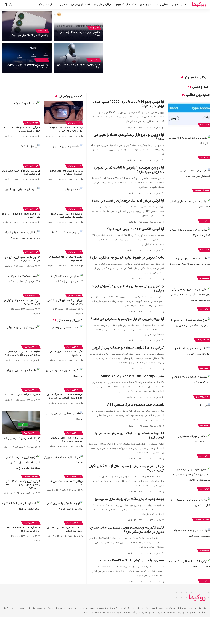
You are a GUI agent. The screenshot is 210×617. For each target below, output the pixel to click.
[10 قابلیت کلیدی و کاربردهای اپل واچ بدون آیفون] (21, 198)
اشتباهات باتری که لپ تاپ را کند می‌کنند (22, 440)
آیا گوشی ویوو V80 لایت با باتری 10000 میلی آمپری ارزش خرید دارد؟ (128, 104)
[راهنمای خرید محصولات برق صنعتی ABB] (189, 415)
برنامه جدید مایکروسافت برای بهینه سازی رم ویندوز (129, 499)
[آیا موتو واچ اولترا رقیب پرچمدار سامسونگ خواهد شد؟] (63, 198)
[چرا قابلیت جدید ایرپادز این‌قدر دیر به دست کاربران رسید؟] (21, 241)
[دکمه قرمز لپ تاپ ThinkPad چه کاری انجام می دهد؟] (21, 512)
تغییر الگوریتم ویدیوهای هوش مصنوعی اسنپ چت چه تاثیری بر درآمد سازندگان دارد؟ (126, 530)
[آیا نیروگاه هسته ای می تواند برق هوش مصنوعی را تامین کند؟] (189, 446)
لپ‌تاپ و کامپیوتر (196, 77)
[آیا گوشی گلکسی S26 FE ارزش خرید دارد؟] (189, 239)
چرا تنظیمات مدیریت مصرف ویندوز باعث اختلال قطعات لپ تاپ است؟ (65, 396)
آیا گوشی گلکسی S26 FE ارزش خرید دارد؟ (30, 35)
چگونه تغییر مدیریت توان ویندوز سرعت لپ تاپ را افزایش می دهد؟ (22, 353)
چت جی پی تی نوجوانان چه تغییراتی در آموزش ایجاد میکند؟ (27, 66)
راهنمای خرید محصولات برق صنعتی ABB (135, 404)
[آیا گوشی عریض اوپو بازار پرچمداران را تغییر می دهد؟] (189, 211)
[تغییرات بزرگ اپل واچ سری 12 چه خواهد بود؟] (63, 241)
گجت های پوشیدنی (74, 123)
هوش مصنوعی (94, 60)
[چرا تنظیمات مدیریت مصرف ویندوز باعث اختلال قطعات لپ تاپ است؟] (63, 379)
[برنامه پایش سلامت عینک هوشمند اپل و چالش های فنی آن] (63, 112)
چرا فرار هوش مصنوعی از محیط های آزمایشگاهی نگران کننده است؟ (126, 468)
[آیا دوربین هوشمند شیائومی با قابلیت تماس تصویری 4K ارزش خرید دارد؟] (189, 180)
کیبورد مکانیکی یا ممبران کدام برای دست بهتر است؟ (65, 529)
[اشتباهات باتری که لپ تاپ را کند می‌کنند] (21, 422)
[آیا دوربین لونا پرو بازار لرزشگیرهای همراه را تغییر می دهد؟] (189, 147)
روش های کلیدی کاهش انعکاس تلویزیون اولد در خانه (66, 439)
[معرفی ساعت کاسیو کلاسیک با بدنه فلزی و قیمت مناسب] (21, 112)
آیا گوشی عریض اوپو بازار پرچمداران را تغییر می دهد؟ (79, 34)
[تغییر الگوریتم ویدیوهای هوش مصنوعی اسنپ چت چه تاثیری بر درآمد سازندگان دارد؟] (189, 540)
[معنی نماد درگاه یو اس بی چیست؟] (21, 379)
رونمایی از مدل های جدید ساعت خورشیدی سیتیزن (66, 172)
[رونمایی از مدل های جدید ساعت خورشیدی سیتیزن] (63, 155)
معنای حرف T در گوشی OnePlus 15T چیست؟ (132, 560)
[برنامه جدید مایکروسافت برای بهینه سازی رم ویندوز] (189, 509)
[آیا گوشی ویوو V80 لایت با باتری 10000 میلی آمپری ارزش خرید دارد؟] (189, 114)
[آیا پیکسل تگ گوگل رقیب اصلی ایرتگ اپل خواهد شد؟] (21, 155)
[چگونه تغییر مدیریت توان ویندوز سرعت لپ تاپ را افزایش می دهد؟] (21, 336)
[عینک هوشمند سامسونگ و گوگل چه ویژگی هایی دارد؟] (21, 285)
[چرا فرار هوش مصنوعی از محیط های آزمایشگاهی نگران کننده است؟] (189, 479)
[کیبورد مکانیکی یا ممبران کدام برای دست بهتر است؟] (63, 512)
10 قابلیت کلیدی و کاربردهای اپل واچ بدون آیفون (21, 215)
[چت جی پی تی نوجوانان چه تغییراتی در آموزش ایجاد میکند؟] (189, 299)
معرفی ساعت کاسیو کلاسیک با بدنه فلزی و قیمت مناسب (22, 129)
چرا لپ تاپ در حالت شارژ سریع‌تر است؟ (66, 483)
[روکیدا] (198, 5)
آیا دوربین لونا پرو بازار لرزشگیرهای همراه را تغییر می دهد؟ (129, 137)
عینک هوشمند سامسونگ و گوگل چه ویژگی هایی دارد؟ (21, 302)
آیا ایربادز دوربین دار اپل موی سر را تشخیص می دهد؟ (127, 319)
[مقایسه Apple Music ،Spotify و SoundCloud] (189, 387)
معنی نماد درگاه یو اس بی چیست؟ (22, 395)
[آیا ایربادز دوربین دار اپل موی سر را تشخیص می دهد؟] (189, 329)
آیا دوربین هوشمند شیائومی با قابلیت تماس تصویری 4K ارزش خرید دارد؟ (128, 170)
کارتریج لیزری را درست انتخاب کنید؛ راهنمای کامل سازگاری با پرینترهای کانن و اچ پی (22, 485)
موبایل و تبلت (94, 28)
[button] (5, 4)
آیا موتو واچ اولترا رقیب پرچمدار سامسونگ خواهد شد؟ (66, 215)
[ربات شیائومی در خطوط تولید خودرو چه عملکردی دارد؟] (189, 268)
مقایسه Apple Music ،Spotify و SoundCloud (132, 376)
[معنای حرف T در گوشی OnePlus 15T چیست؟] (189, 571)
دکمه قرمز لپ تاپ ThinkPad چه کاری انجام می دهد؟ (23, 529)
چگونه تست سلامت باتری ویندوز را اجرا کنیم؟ (65, 353)
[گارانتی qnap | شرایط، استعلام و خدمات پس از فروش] (189, 358)
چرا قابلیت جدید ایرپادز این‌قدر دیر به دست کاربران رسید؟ (22, 259)
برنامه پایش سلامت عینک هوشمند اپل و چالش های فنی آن (65, 129)
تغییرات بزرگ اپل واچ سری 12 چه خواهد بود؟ (65, 258)
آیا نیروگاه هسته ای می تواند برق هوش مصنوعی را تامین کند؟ (129, 435)
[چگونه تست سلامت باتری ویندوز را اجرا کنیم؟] (63, 336)
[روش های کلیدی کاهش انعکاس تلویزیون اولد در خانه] (63, 422)
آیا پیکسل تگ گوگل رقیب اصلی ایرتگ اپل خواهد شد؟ (21, 172)
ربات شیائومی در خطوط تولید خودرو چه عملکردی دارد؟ (78, 66)
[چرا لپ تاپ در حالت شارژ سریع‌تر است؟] (63, 466)
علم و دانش (200, 87)
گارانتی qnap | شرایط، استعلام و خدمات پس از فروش (128, 347)
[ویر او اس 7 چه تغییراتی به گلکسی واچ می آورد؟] (63, 285)
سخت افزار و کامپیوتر (73, 347)
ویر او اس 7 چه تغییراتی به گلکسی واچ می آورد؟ (65, 302)
